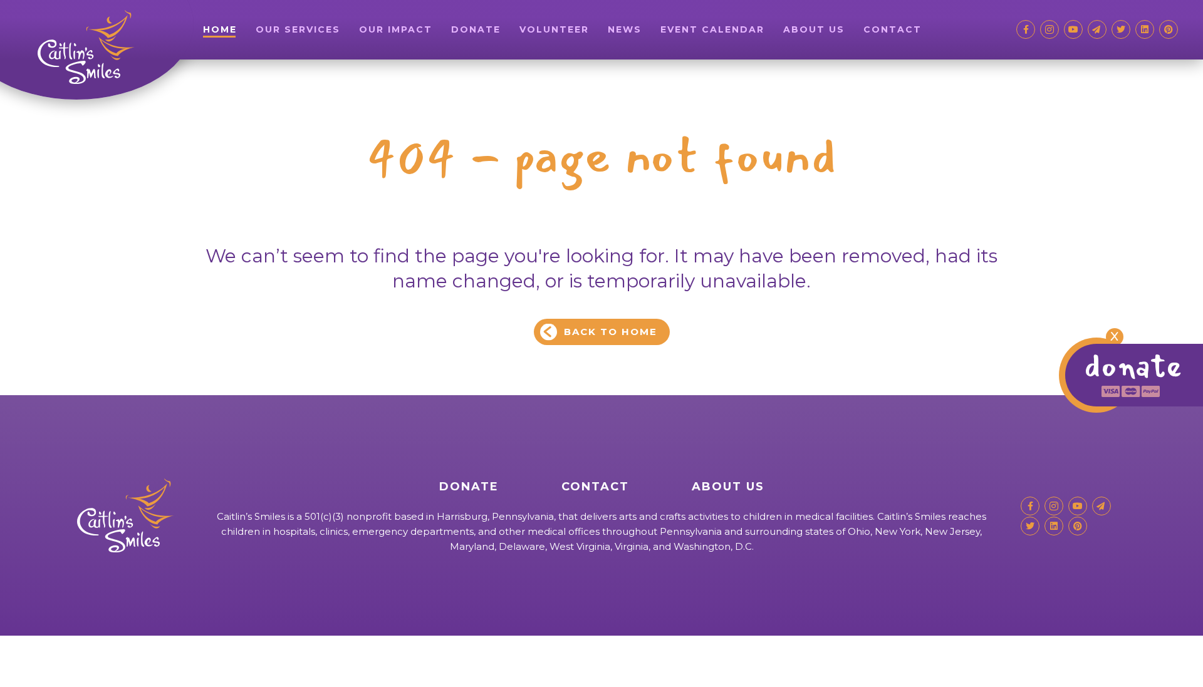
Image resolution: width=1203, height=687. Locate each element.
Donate (476, 29)
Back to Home (610, 332)
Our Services (298, 29)
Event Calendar (712, 29)
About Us (814, 29)
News (625, 29)
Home (220, 29)
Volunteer (554, 29)
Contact (892, 29)
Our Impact (395, 29)
